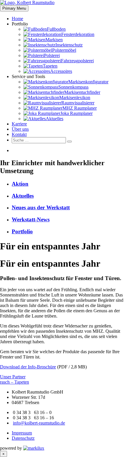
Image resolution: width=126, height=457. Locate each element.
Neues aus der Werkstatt (41, 207)
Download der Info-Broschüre (28, 366)
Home (17, 18)
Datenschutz (23, 438)
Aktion (20, 184)
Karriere (19, 123)
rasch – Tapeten (14, 382)
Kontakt (19, 134)
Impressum (22, 432)
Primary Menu (14, 8)
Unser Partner (12, 376)
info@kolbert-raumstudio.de (39, 422)
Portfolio (22, 231)
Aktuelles (23, 196)
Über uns (20, 129)
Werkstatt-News (31, 219)
